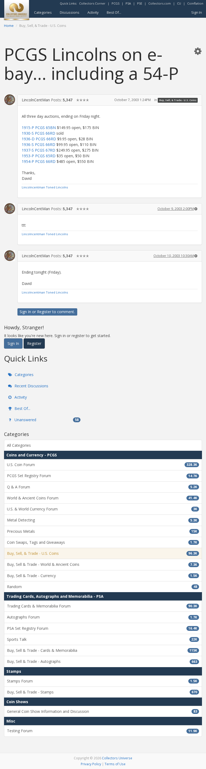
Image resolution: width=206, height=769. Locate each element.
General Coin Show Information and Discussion (102, 711)
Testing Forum (102, 730)
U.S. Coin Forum (102, 464)
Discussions (69, 12)
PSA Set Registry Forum (102, 628)
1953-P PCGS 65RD (39, 155)
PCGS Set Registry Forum (102, 475)
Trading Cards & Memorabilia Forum (102, 606)
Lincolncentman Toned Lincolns (45, 187)
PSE (139, 3)
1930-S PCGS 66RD (38, 133)
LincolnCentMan (36, 99)
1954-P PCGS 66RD (39, 161)
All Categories (19, 445)
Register (44, 311)
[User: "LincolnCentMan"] (9, 99)
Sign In (196, 12)
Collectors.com (159, 3)
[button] (197, 51)
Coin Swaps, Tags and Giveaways (102, 542)
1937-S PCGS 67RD (38, 150)
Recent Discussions (30, 385)
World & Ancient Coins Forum (102, 497)
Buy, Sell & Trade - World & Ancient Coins (102, 564)
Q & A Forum (102, 486)
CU (179, 3)
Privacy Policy (91, 764)
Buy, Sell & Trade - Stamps (102, 692)
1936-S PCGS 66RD (38, 144)
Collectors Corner (92, 3)
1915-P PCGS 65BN (39, 127)
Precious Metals (102, 531)
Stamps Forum (102, 681)
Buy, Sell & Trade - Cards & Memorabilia (102, 650)
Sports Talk (102, 639)
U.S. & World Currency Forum (102, 509)
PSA (128, 3)
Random (102, 586)
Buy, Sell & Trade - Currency (102, 575)
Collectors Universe (117, 758)
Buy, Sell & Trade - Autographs (102, 661)
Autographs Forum (102, 617)
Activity (93, 12)
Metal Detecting (102, 520)
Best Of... (114, 12)
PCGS (115, 3)
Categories (43, 12)
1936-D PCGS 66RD (39, 138)
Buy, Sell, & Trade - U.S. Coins (177, 100)
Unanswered (46, 419)
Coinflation (195, 3)
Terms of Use (115, 764)
